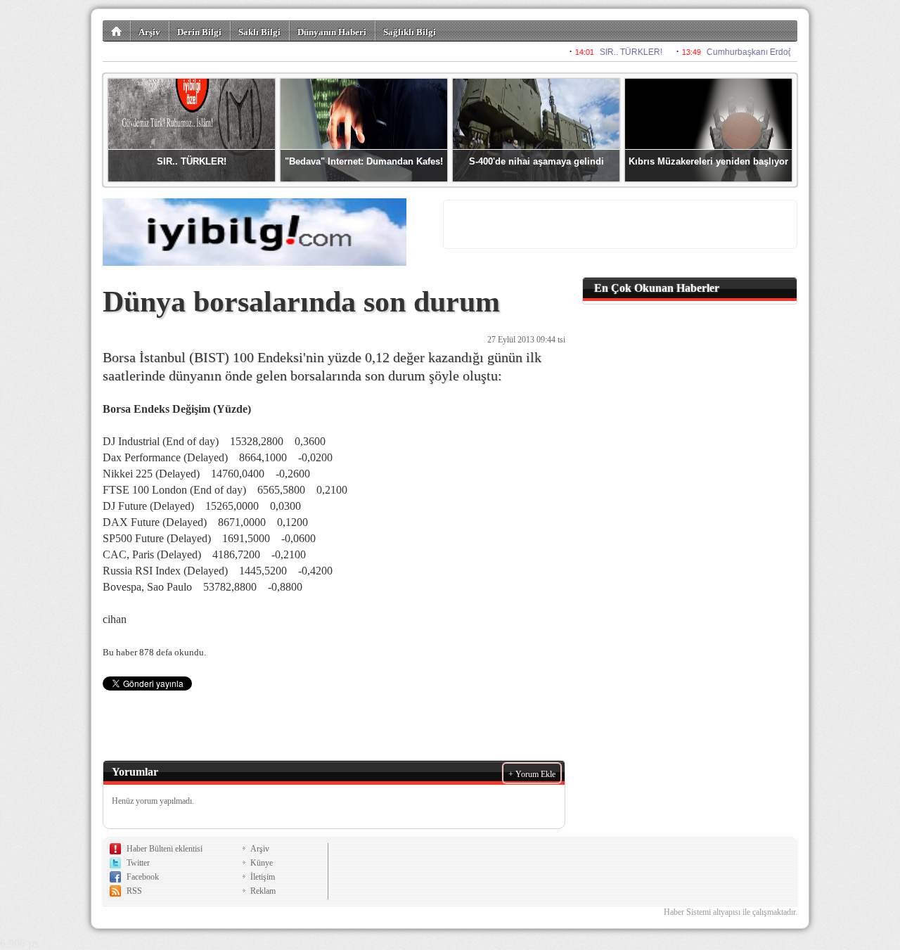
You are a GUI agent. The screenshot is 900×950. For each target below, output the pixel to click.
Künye (261, 863)
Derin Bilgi (199, 32)
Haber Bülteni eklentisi (164, 849)
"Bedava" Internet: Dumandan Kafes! (364, 161)
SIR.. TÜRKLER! (191, 161)
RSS (134, 891)
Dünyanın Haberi (331, 32)
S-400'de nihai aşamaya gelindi (536, 161)
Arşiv (149, 32)
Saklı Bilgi (259, 32)
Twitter (138, 863)
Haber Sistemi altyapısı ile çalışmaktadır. (730, 912)
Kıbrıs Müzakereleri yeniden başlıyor (708, 161)
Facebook (143, 877)
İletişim (262, 877)
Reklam (263, 891)
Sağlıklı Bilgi (409, 32)
